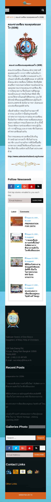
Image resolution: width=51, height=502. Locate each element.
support (30, 237)
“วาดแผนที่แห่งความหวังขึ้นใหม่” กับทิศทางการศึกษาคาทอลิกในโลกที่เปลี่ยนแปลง (32, 245)
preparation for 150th (15, 376)
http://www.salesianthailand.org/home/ (26, 156)
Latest (13, 212)
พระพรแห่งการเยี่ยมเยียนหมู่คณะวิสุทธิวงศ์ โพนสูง (32, 293)
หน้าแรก (10, 17)
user (29, 221)
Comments (24, 212)
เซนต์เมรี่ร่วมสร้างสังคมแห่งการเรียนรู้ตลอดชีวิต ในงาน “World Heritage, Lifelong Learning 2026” (24, 417)
